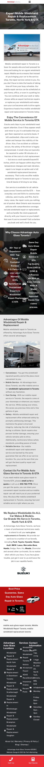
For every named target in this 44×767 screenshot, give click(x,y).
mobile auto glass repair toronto (17, 625)
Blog (17, 745)
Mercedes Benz (30, 545)
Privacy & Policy (31, 741)
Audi (9, 545)
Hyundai (28, 542)
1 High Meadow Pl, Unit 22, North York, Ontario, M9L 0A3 (37, 672)
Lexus (19, 545)
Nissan (36, 542)
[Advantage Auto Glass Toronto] (13, 2)
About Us (9, 741)
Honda (6, 548)
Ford (15, 542)
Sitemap (24, 745)
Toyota (21, 542)
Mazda (28, 548)
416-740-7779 (26, 484)
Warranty (18, 741)
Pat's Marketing (32, 752)
